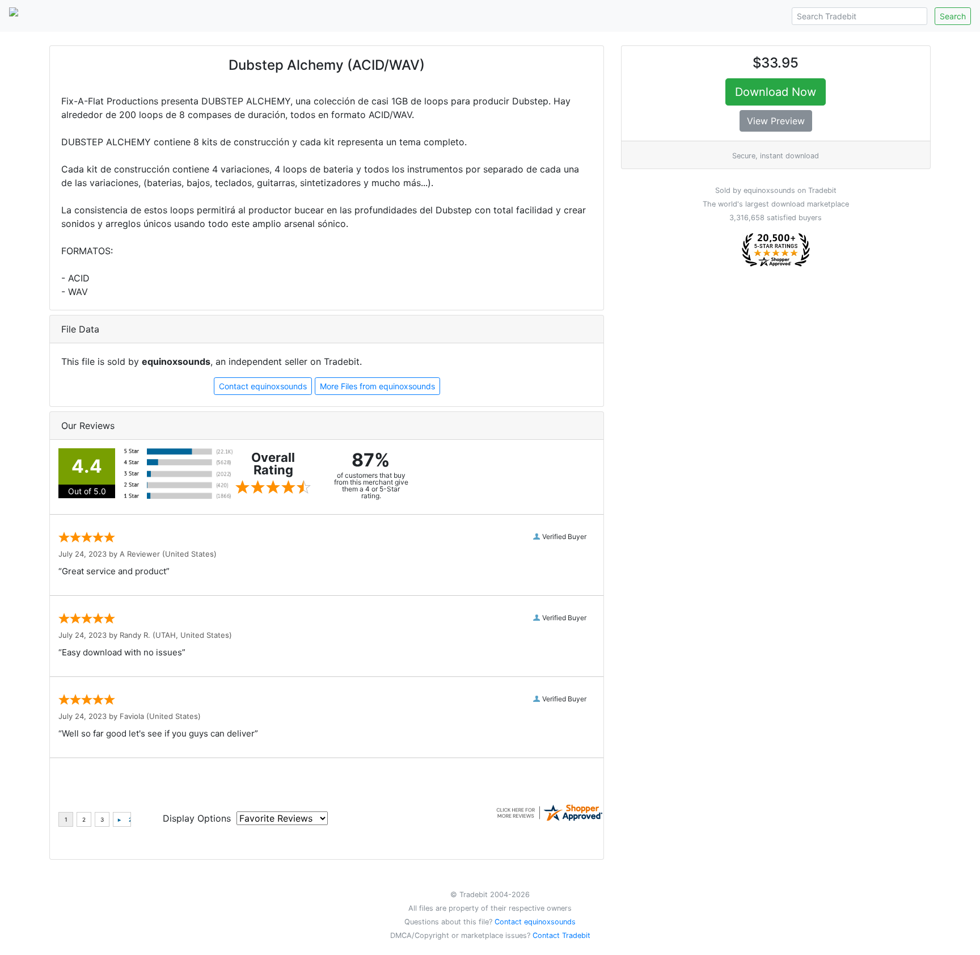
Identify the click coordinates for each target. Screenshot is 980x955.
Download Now (775, 92)
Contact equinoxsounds (263, 386)
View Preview (776, 121)
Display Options (197, 818)
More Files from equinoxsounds (377, 386)
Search (953, 16)
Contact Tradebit (561, 935)
